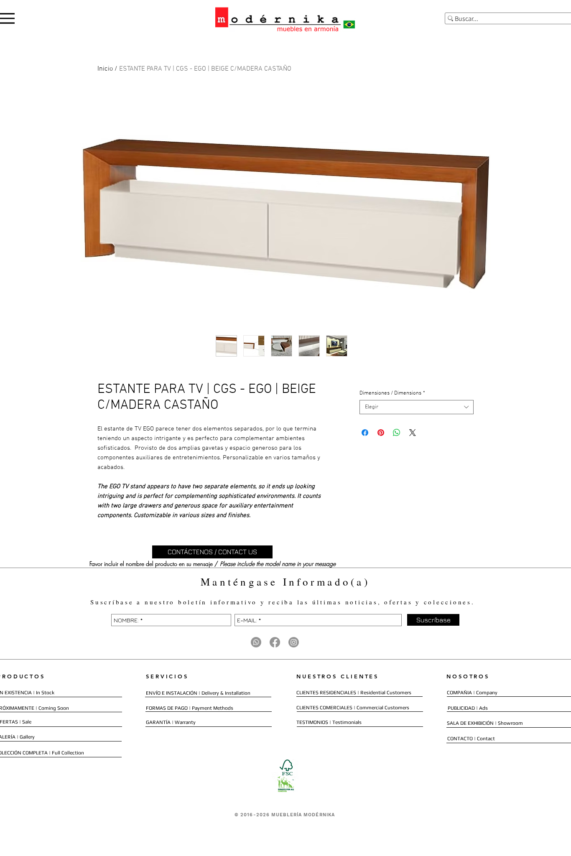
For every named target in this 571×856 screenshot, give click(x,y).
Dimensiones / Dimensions (392, 393)
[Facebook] (275, 642)
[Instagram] (293, 642)
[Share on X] (413, 433)
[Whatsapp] (256, 642)
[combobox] (416, 407)
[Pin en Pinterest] (381, 433)
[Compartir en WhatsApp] (397, 433)
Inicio (105, 69)
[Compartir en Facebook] (365, 433)
